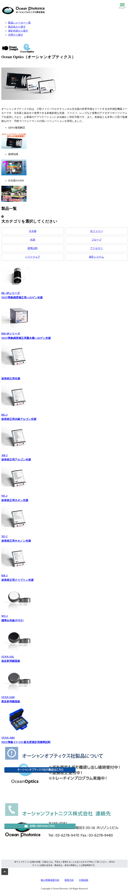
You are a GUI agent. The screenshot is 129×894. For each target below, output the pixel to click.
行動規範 (83, 880)
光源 (32, 239)
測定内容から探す (18, 30)
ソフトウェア (32, 257)
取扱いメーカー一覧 (19, 22)
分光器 (32, 231)
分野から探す (15, 34)
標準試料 (33, 248)
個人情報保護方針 (50, 880)
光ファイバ (96, 231)
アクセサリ (96, 248)
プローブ (96, 239)
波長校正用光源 (10, 378)
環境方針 (69, 880)
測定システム (96, 257)
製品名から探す (17, 26)
